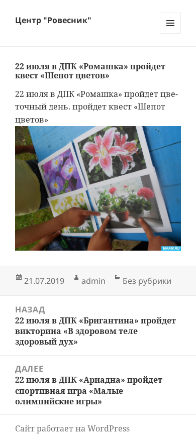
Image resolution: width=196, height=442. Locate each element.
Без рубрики (147, 280)
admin (93, 280)
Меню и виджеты (170, 33)
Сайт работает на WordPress (72, 428)
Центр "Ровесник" (53, 20)
